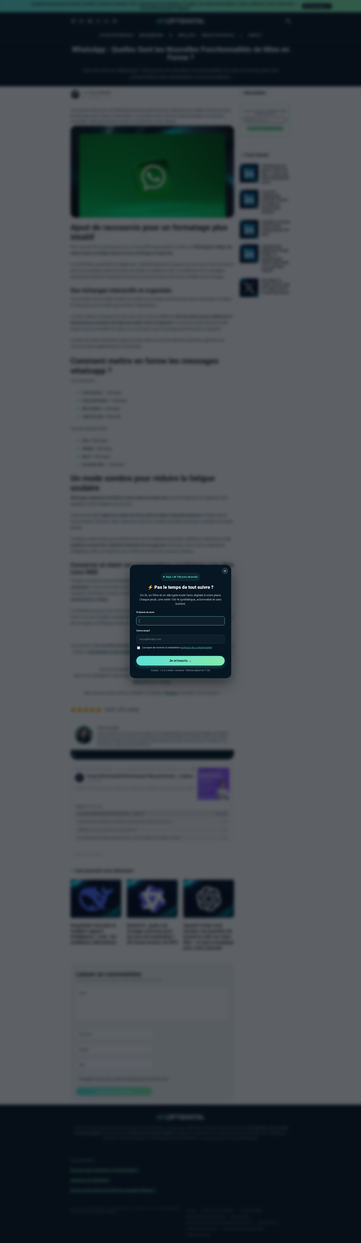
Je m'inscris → (180, 660)
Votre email (143, 630)
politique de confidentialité (196, 647)
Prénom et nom (145, 612)
